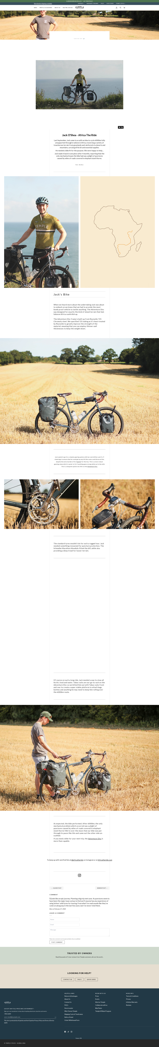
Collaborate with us (101, 1005)
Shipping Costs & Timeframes (73, 1014)
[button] (36, 7)
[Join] (54, 1017)
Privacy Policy (38, 1020)
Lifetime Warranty (131, 1002)
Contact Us (67, 1002)
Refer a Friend (68, 1017)
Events (97, 999)
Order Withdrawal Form (71, 1020)
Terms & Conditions (132, 996)
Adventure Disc (92, 466)
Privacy (128, 999)
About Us (67, 999)
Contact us (67, 979)
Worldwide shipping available (43, 3)
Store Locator (68, 1008)
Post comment (57, 942)
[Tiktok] (68, 1031)
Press (97, 996)
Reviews (128, 1005)
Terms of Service (49, 1020)
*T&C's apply (7, 1013)
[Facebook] (65, 1031)
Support (80, 3)
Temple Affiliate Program (103, 1011)
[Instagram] (71, 1031)
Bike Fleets (98, 1008)
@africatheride (77, 860)
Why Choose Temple (70, 1011)
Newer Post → (102, 888)
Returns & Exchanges (70, 996)
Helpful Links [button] (69, 993)
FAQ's (79, 979)
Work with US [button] (100, 993)
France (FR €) (120, 3)
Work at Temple (100, 1002)
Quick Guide (91, 979)
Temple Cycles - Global (14, 1043)
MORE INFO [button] (130, 993)
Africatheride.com (105, 860)
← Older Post (56, 888)
